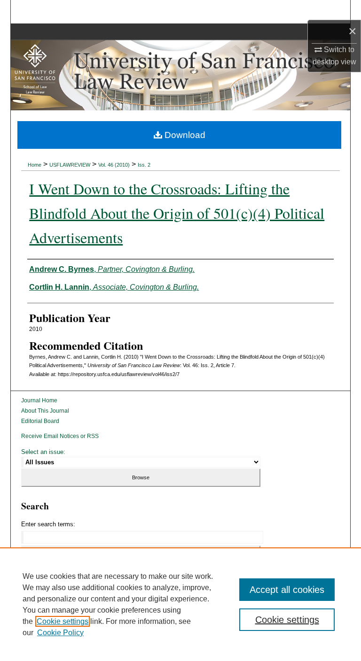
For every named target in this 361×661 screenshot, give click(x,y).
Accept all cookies (287, 589)
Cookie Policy (60, 633)
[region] (180, 604)
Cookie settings (62, 621)
